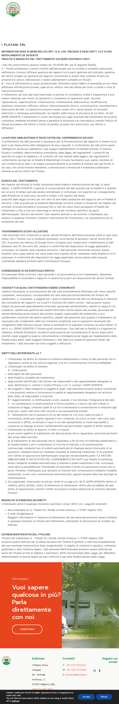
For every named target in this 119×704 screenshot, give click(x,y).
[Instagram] (94, 670)
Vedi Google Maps (43, 689)
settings (15, 701)
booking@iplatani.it (76, 675)
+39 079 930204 (76, 665)
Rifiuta (104, 696)
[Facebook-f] (99, 670)
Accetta (86, 696)
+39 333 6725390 (76, 670)
